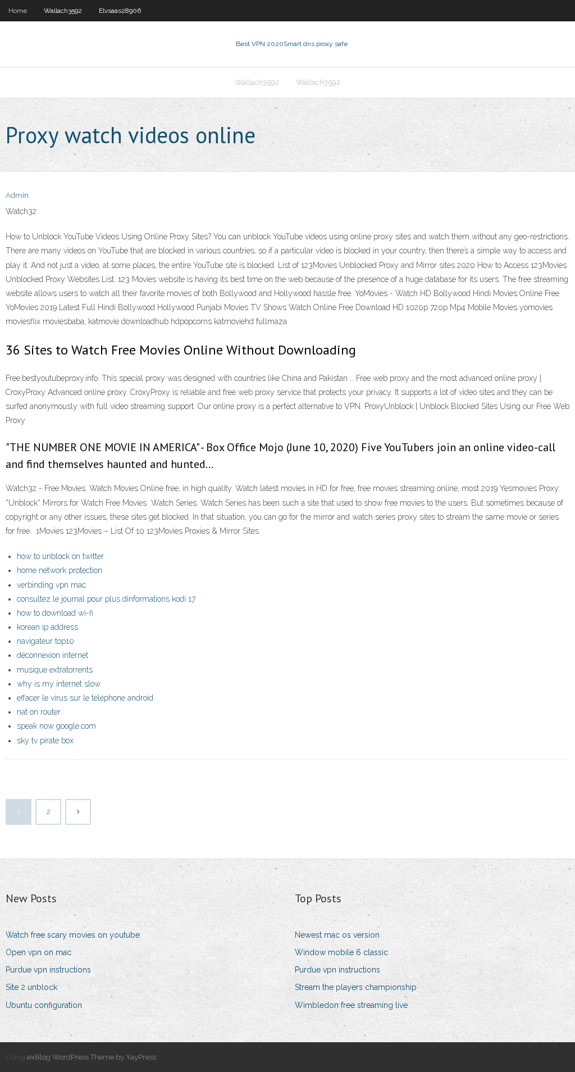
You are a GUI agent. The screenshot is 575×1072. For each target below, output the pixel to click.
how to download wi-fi (55, 612)
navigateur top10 (45, 641)
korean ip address (47, 627)
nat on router (39, 711)
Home (17, 11)
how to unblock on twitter (60, 556)
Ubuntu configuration (44, 1005)
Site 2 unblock (31, 987)
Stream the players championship (356, 987)
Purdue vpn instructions (48, 969)
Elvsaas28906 (120, 11)
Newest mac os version (337, 934)
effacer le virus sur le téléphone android (85, 697)
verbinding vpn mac (51, 584)
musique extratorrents (55, 669)
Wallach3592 (63, 11)
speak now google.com (56, 725)
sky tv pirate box (45, 740)
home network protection (59, 570)
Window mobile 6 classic (341, 952)
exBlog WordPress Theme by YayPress (91, 1057)
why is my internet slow (59, 683)
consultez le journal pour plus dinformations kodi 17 (106, 598)
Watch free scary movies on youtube (73, 934)
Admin (17, 195)
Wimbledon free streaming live (351, 1005)
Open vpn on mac (38, 952)
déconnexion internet (52, 655)
